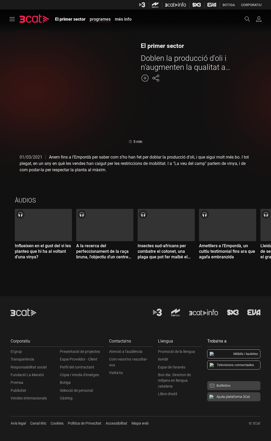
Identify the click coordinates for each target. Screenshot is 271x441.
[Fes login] (259, 19)
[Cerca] (250, 19)
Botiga (229, 5)
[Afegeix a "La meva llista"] (145, 78)
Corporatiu (251, 5)
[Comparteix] (155, 78)
